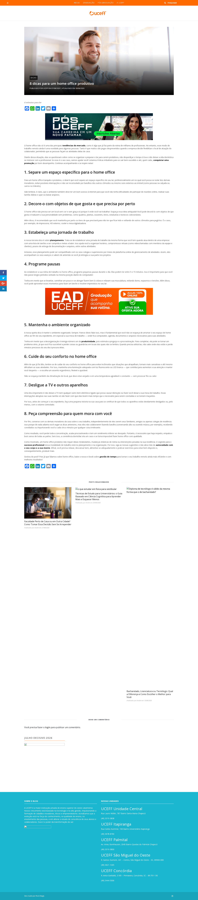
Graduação (89, 3)
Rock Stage (40, 896)
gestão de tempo (108, 456)
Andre (36, 528)
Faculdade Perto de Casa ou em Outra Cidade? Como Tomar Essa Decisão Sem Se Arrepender (47, 523)
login (47, 727)
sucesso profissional (34, 445)
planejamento (57, 240)
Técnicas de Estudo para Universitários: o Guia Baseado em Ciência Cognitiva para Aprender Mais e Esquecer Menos (98, 496)
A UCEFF (120, 3)
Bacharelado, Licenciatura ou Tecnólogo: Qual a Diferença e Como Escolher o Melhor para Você (150, 694)
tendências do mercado (73, 145)
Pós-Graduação (106, 3)
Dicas (34, 77)
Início (77, 3)
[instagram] (7, 3)
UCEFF (45, 88)
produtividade (88, 341)
